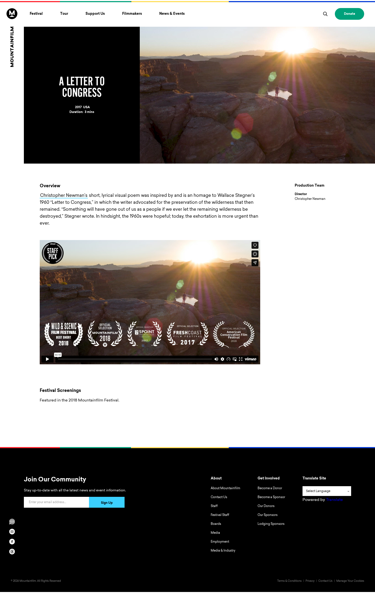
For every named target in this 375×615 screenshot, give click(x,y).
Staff (214, 506)
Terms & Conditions (289, 581)
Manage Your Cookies (350, 581)
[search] (325, 14)
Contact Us (219, 497)
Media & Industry (223, 550)
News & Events (172, 14)
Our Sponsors (268, 515)
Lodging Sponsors (271, 524)
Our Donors (266, 506)
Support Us (95, 14)
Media (215, 533)
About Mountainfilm (225, 488)
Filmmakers (132, 14)
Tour (64, 14)
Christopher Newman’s (63, 196)
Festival (36, 14)
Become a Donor (270, 488)
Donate (349, 14)
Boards (216, 524)
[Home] (12, 37)
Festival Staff (220, 515)
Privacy (310, 581)
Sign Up (107, 503)
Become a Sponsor (271, 497)
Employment (220, 542)
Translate (334, 500)
